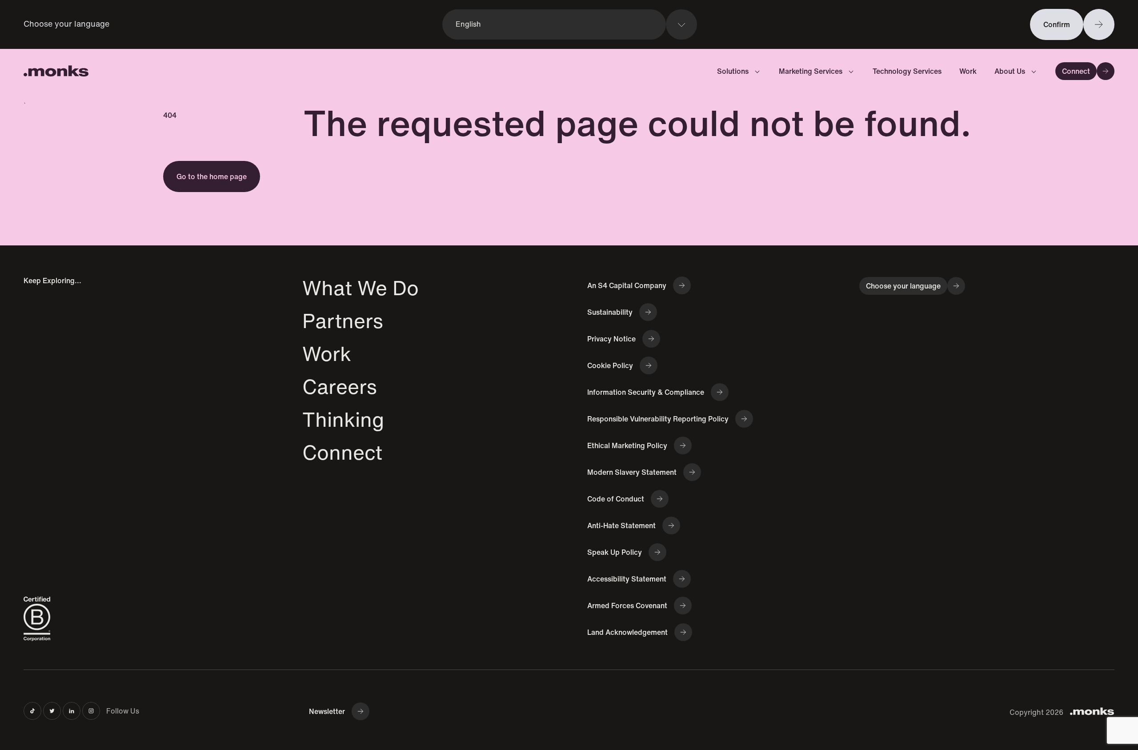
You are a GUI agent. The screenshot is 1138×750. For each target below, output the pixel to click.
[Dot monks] (56, 71)
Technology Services (907, 71)
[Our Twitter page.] (52, 711)
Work (968, 71)
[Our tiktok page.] (32, 711)
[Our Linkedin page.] (71, 711)
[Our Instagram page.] (91, 711)
